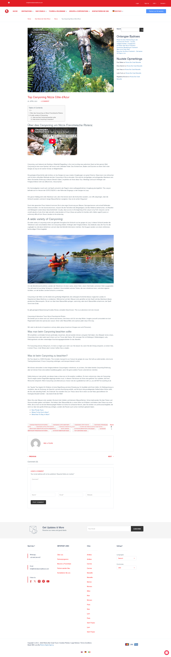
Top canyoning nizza (80, 430)
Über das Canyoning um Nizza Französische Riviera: (46, 113)
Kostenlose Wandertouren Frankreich (127, 47)
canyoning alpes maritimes (61, 425)
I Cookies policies (64, 643)
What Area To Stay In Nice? (40, 414)
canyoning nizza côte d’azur (45, 427)
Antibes (89, 555)
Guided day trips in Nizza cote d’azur (91, 427)
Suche (15, 11)
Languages (120, 555)
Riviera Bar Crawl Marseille (133, 62)
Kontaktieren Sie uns (100, 11)
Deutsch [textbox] (120, 558)
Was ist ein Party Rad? (123, 49)
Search (119, 29)
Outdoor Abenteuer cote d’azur (84, 428)
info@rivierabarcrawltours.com (34, 2)
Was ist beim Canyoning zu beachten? (43, 119)
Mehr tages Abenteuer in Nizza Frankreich (43, 428)
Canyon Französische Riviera (39, 425)
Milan (88, 591)
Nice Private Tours (38, 410)
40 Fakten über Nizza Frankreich (126, 45)
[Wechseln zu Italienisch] (89, 652)
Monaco (89, 586)
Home (29, 19)
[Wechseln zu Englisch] (82, 652)
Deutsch (163, 3)
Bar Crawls (40, 11)
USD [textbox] (119, 568)
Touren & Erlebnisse (57, 11)
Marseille (90, 573)
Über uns (60, 555)
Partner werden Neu (63, 568)
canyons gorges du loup (67, 427)
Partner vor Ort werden (156, 11)
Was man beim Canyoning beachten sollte (44, 117)
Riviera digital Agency (47, 645)
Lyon (88, 614)
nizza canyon (65, 428)
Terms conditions (86, 643)
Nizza (56, 19)
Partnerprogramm (62, 559)
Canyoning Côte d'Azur (82, 425)
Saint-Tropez (91, 623)
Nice (88, 595)
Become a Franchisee (64, 564)
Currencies (120, 564)
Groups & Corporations (78, 11)
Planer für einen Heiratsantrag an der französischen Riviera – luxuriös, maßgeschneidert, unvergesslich (127, 41)
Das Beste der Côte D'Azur (42, 19)
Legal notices (75, 643)
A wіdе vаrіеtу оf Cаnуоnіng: (39, 115)
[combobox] (126, 558)
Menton (89, 582)
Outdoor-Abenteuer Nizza (61, 430)
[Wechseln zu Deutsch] (85, 652)
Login (137, 3)
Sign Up (147, 3)
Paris (88, 605)
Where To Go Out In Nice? (40, 412)
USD (154, 3)
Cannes (89, 564)
